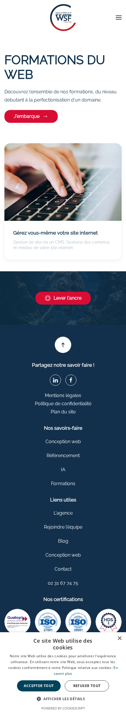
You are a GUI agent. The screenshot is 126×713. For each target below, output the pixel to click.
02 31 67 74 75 (63, 583)
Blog (63, 541)
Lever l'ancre (67, 298)
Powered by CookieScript (63, 708)
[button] (119, 17)
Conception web (63, 441)
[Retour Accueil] (63, 18)
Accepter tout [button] (39, 685)
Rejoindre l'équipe (63, 527)
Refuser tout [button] (87, 685)
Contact (63, 569)
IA (63, 469)
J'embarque (27, 116)
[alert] (63, 672)
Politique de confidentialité (63, 403)
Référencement (63, 455)
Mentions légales (63, 395)
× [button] (119, 638)
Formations (63, 483)
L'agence (63, 513)
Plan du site (63, 412)
